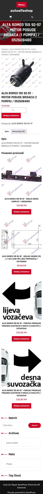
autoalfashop (21, 11)
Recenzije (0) (18, 131)
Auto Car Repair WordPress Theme (18, 485)
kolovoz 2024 (12, 443)
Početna (4, 49)
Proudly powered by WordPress (21, 492)
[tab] (7, 131)
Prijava (9, 464)
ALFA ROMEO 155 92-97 (20, 49)
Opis (7, 131)
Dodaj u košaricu (11, 115)
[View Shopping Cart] (10, 17)
